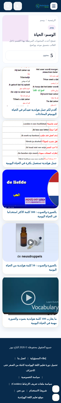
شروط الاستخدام (38, 390)
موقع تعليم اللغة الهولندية (30, 397)
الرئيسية (52, 20)
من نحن (21, 390)
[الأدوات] (55, 397)
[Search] (8, 6)
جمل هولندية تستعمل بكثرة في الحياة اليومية (31, 163)
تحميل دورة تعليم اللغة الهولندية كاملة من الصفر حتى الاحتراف (30, 368)
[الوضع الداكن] (18, 6)
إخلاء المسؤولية (38, 358)
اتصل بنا (21, 358)
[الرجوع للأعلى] (55, 389)
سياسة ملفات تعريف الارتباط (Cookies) (32, 384)
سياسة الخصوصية (30, 377)
